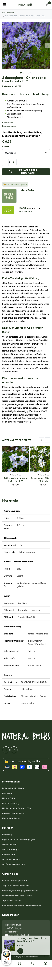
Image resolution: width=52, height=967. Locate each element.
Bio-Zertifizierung (10, 803)
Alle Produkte (8, 12)
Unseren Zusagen (10, 849)
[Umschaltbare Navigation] (4, 4)
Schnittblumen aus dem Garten (17, 895)
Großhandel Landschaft (13, 864)
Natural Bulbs (8, 798)
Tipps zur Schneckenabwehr (15, 885)
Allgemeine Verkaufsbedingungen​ (18, 839)
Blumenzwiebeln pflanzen (14, 880)
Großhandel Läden (11, 859)
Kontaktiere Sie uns (11, 818)
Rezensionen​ (8, 854)
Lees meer (7, 122)
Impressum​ (7, 793)
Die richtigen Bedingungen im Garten (20, 890)
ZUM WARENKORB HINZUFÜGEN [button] (28, 171)
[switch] (6, 962)
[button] (4, 45)
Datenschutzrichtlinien (13, 788)
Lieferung (7, 834)
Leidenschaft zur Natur (14, 813)
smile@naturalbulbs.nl (18, 935)
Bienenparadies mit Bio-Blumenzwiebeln (21, 905)
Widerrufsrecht (9, 844)
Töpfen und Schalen (11, 900)
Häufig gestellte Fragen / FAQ (16, 808)
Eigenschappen (9, 126)
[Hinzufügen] (13, 162)
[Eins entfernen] (5, 162)
